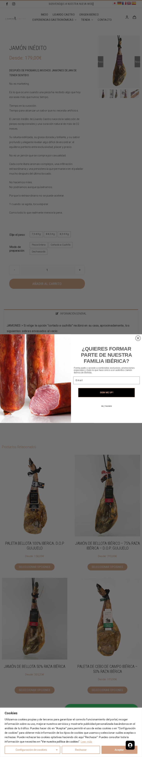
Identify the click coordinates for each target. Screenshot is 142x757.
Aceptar (119, 749)
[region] (71, 732)
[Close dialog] (138, 338)
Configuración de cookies (31, 749)
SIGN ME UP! (106, 392)
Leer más (86, 741)
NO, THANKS (106, 406)
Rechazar (81, 749)
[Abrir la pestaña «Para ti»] (130, 745)
